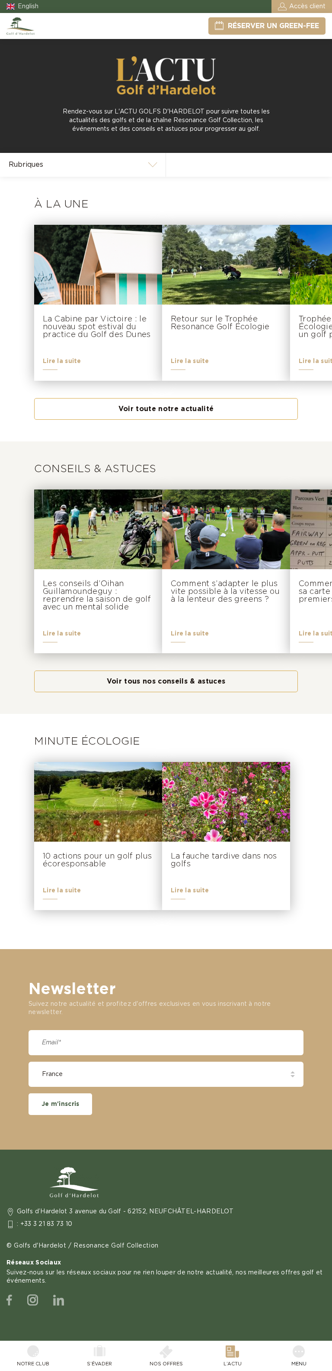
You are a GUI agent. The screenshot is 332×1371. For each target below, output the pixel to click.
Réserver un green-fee (273, 26)
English (28, 6)
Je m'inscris (60, 1104)
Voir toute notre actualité (166, 408)
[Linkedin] (58, 1300)
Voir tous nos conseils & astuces (166, 681)
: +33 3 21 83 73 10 (45, 1224)
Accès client (307, 6)
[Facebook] (9, 1300)
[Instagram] (32, 1300)
